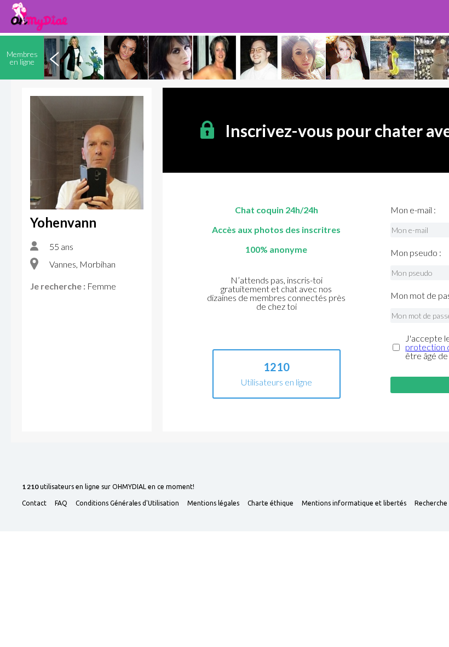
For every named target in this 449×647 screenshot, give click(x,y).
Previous (54, 58)
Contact (34, 503)
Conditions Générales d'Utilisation (127, 503)
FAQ (61, 503)
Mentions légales (213, 503)
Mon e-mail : (413, 210)
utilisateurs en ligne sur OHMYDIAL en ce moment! (108, 487)
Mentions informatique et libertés (354, 503)
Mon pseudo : (415, 252)
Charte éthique (270, 503)
